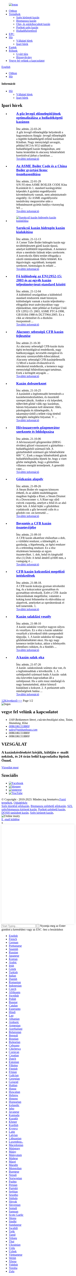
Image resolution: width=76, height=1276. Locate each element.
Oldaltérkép (20, 802)
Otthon (13, 10)
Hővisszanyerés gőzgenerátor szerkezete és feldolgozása (38, 430)
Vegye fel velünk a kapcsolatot (26, 60)
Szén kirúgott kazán (27, 17)
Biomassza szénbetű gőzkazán (48, 806)
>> (20, 700)
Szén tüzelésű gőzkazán (15, 806)
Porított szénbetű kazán (51, 809)
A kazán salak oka (30, 657)
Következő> (11, 700)
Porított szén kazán (27, 27)
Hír (11, 37)
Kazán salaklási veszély (33, 616)
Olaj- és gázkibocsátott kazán (33, 24)
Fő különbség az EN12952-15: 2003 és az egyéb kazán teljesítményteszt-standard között (40, 280)
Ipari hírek (22, 44)
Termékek (14, 14)
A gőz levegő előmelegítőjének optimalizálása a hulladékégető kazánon (39, 118)
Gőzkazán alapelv (29, 479)
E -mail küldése (10, 819)
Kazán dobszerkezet (31, 383)
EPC (11, 34)
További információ (27, 158)
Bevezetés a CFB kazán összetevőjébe (33, 525)
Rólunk (13, 50)
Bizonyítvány (24, 57)
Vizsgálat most (9, 767)
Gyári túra (22, 54)
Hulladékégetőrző (26, 30)
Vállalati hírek (24, 40)
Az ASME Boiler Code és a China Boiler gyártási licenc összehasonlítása (41, 170)
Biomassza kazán (26, 20)
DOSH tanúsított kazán (15, 812)
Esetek (13, 47)
